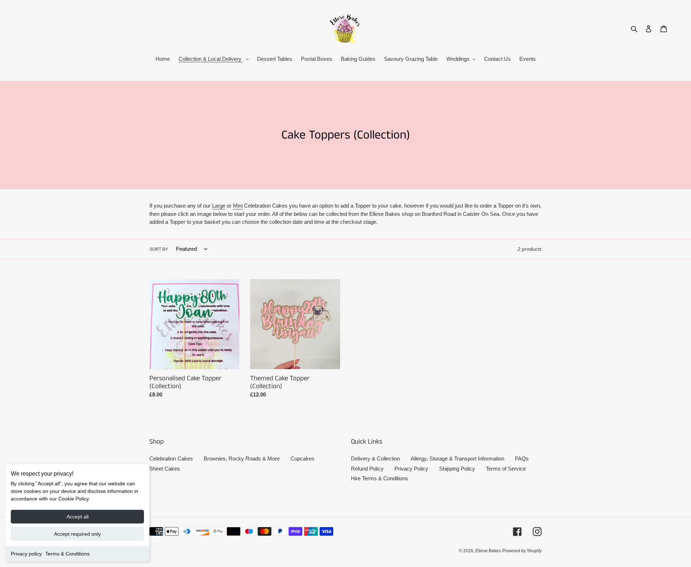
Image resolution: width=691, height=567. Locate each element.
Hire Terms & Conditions (379, 478)
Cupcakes (302, 458)
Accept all (78, 517)
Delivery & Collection (375, 458)
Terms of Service (506, 469)
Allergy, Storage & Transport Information (457, 458)
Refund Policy (367, 469)
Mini (238, 206)
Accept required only (77, 534)
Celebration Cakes (171, 458)
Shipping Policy (457, 469)
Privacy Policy (411, 469)
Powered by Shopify (522, 550)
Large (218, 206)
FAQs (522, 458)
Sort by (158, 249)
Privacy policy (26, 554)
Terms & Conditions (67, 554)
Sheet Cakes (164, 469)
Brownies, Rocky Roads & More (242, 458)
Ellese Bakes (488, 550)
